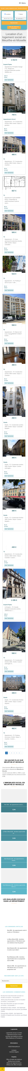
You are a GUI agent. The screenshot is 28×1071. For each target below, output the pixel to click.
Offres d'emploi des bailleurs (14, 1059)
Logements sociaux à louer (14, 1034)
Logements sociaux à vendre (14, 1032)
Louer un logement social (11, 8)
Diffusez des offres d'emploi (14, 1064)
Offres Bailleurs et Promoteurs (14, 1038)
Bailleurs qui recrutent (14, 1061)
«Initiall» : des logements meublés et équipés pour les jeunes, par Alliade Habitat (14, 1009)
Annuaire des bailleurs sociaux (14, 1036)
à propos (14, 1050)
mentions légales (14, 1052)
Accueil (2, 8)
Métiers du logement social (14, 1063)
